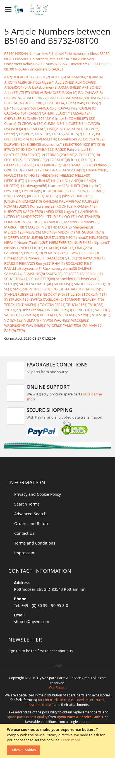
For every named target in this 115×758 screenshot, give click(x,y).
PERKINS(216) (55, 252)
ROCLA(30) (74, 263)
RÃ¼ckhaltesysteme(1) (23, 268)
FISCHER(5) (13, 159)
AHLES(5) (58, 76)
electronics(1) (53, 144)
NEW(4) (10, 242)
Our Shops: (57, 687)
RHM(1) (58, 263)
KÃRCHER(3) (33, 211)
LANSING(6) (88, 211)
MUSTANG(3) (54, 237)
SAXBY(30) (54, 273)
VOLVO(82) (101, 314)
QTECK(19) (73, 258)
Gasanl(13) (12, 164)
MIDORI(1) (66, 232)
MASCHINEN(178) (42, 227)
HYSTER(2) (12, 190)
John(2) (68, 195)
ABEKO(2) (27, 76)
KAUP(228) (90, 201)
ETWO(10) (12, 149)
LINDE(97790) (32, 216)
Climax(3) (60, 118)
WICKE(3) (54, 325)
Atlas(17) (11, 92)
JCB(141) (44, 195)
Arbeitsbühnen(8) (43, 87)
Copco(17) (12, 123)
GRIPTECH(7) (14, 170)
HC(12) (34, 175)
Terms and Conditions (34, 543)
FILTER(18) (91, 154)
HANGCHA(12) (73, 170)
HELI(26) (67, 175)
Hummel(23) (58, 185)
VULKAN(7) (33, 320)
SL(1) (8, 288)
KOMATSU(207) (16, 206)
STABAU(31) (73, 288)
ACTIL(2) (43, 76)
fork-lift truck (48, 700)
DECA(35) (91, 128)
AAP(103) (11, 76)
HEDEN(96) (50, 175)
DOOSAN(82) (93, 139)
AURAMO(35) (50, 92)
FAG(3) (60, 149)
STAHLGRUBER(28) (19, 294)
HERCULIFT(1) (15, 180)
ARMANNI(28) (69, 87)
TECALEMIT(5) (92, 299)
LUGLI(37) (40, 221)
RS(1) (88, 263)
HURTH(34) (79, 185)
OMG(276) (83, 247)
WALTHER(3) (36, 325)
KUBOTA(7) (13, 211)
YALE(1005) (72, 325)
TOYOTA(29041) (52, 304)
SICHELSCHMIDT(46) (36, 283)
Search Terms (27, 504)
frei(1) (75, 159)
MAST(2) (65, 227)
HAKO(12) (34, 170)
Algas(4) (48, 82)
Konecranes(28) (43, 206)
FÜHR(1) (88, 159)
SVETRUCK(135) (17, 299)
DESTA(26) (60, 133)
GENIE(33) (30, 164)
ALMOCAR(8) (85, 82)
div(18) (28, 139)
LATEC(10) (12, 216)
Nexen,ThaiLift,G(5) (32, 242)
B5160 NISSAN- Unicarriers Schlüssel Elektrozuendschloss (51, 53)
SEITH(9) (11, 283)
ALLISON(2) (64, 82)
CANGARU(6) (47, 108)
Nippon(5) (102, 242)
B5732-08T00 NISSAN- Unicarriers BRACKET (57, 66)
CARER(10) (87, 108)
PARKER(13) (33, 252)
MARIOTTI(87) (15, 227)
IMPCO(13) (66, 190)
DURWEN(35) (15, 144)
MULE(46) (35, 237)
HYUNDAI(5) (32, 190)
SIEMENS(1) (63, 283)
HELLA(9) (82, 175)
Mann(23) (91, 221)
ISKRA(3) (97, 190)
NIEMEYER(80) (61, 242)
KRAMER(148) (85, 206)
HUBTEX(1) (13, 185)
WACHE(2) (62, 320)
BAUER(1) (56, 97)
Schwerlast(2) (88, 278)
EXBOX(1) (29, 149)
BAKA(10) (69, 92)
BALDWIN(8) (14, 97)
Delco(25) (26, 133)
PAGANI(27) (13, 252)
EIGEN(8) (34, 144)
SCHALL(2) (94, 273)
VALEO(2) (102, 309)
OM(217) (67, 247)
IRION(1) (82, 190)
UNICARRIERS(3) (58, 309)
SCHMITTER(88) (42, 278)
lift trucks (66, 700)
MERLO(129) (14, 232)
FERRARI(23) (56, 154)
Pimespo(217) (15, 258)
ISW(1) (9, 195)
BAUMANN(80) (76, 97)
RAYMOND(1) (94, 258)
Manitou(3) (73, 221)
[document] (58, 741)
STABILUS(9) (93, 288)
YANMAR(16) (92, 325)
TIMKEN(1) (30, 304)
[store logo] (33, 9)
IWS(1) (21, 195)
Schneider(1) (66, 278)
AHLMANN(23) (79, 76)
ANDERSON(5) (16, 87)
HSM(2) (90, 180)
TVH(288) (95, 304)
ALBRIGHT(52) (29, 82)
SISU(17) (103, 283)
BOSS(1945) (75, 102)
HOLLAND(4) (72, 180)
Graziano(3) (101, 164)
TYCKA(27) (12, 309)
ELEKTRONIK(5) (77, 144)
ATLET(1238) (29, 92)
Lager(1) (70, 211)
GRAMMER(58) (79, 164)
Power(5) (35, 258)
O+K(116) (51, 247)
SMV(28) (20, 288)
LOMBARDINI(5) (17, 221)
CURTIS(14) (77, 123)
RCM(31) (11, 263)
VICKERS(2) (68, 314)
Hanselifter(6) (97, 170)
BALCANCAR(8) (90, 92)
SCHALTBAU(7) (16, 278)
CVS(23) (93, 123)
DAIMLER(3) (36, 128)
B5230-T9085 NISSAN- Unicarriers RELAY (65, 63)
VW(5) (48, 320)
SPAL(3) (57, 288)
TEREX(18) (12, 304)
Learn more (70, 739)
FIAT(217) (74, 154)
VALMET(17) (14, 314)
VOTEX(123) (13, 320)
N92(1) (71, 237)
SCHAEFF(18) (74, 273)
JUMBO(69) (83, 195)
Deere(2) (11, 133)
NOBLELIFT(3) (31, 247)
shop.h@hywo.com (31, 621)
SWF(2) (36, 299)
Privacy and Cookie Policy (37, 494)
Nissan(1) (12, 247)
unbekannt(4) (33, 309)
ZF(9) (21, 330)
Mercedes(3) (83, 227)
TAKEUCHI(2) (53, 299)
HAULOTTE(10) (16, 175)
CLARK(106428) (39, 118)
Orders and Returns (33, 523)
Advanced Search (30, 513)
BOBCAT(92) (14, 102)
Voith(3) (84, 314)
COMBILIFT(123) (81, 118)
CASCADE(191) (16, 113)
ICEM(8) (49, 190)
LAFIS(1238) (53, 211)
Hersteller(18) (39, 180)
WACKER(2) (80, 320)
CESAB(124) (82, 113)
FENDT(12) (36, 154)
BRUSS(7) (93, 102)
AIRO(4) (10, 82)
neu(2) (83, 237)
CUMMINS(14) (56, 123)
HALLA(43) (52, 170)
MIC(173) (49, 232)
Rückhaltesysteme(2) (59, 268)
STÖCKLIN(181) (94, 294)
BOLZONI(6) (34, 102)
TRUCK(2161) (76, 304)
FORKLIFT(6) (60, 159)
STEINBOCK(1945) (50, 294)
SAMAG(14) (13, 273)
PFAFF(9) (91, 252)
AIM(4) (97, 76)
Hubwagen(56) (35, 185)
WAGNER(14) (14, 325)
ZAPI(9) (10, 330)
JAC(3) (32, 195)
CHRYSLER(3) (15, 118)
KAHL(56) (50, 201)
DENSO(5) (43, 133)
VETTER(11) (49, 314)
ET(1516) (98, 144)
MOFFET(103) (15, 237)
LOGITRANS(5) (88, 216)
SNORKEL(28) (39, 288)
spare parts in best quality (27, 717)
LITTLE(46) (52, 216)
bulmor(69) (26, 108)
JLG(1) (56, 195)
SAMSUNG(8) (34, 273)
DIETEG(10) (13, 139)
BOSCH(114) (55, 102)
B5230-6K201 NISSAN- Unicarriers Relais (57, 56)
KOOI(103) (64, 206)
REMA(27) (27, 263)
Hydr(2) (95, 185)
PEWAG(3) (75, 252)
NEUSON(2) (98, 237)
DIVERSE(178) (46, 139)
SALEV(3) (85, 268)
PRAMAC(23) (53, 258)
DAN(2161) (56, 128)
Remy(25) (43, 263)
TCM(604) (72, 299)
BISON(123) (99, 97)
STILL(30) (73, 294)
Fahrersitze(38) (79, 149)
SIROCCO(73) (84, 283)
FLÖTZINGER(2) (36, 159)
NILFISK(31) (83, 242)
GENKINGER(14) (53, 164)
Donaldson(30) (70, 139)
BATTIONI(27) (36, 97)
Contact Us (24, 533)
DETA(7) (76, 133)
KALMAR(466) (70, 201)
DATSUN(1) (74, 128)
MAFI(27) (56, 221)
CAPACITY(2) (68, 108)
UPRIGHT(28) (83, 309)
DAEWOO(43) (15, 128)
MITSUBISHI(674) (90, 232)
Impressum (24, 552)
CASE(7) (34, 113)
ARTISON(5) (91, 87)
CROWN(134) (32, 123)
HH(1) (56, 180)
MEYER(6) (33, 232)
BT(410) (10, 108)
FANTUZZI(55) (15, 154)
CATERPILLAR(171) (57, 113)
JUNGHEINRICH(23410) (23, 201)
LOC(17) (68, 216)
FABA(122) (46, 149)
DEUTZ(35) (91, 133)
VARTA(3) (32, 314)
